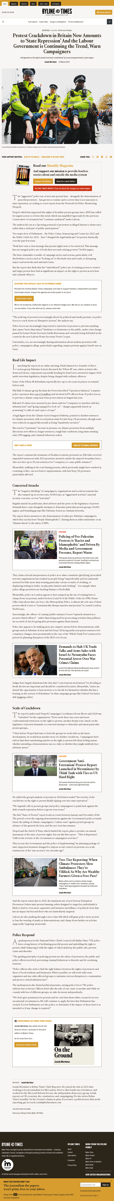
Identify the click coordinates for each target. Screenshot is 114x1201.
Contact (70, 1152)
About (69, 1149)
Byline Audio (89, 1168)
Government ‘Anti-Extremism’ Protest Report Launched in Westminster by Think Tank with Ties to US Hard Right (79, 769)
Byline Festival (90, 1155)
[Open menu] (3, 21)
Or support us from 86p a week (90, 1191)
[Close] (111, 1181)
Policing (23, 1113)
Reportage (46, 30)
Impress (21, 1156)
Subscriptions (104, 12)
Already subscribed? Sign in (89, 1195)
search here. (44, 1174)
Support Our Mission (43, 181)
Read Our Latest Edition (66, 181)
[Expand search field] (109, 21)
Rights (34, 1113)
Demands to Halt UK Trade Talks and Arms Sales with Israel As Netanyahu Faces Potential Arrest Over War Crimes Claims (78, 655)
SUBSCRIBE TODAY (24, 298)
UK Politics (39, 1113)
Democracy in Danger (65, 30)
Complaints (71, 1160)
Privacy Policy (72, 1165)
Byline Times (89, 1152)
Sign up (106, 1185)
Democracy (16, 1113)
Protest (28, 1113)
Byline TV (88, 1158)
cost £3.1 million (42, 394)
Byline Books (90, 1165)
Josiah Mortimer (50, 62)
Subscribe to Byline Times (26, 1045)
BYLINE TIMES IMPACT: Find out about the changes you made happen (62, 188)
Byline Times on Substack (93, 1161)
